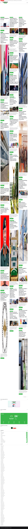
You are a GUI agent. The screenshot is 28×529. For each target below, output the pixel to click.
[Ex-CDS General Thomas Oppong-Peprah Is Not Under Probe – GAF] (5, 240)
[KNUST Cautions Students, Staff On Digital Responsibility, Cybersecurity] (14, 188)
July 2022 (2, 497)
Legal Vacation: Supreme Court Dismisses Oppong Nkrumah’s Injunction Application (13, 293)
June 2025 (2, 460)
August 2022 (2, 496)
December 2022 (2, 492)
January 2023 (2, 491)
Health (1, 122)
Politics (1, 436)
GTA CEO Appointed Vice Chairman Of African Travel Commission (22, 334)
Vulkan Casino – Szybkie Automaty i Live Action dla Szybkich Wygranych (14, 43)
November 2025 (2, 455)
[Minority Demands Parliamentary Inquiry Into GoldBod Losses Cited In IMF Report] (23, 31)
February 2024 (2, 477)
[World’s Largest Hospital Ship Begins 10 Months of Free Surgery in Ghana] (5, 156)
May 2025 (2, 461)
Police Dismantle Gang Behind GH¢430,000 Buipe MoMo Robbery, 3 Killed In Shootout (5, 276)
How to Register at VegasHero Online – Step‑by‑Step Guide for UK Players (14, 122)
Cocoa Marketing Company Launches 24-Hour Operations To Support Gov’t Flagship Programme (23, 184)
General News (11, 17)
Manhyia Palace (2, 17)
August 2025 (2, 458)
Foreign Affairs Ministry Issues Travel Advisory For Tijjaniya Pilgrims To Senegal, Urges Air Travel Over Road (14, 79)
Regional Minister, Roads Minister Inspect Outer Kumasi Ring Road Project (14, 58)
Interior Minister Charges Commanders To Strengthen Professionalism (4, 105)
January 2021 (2, 516)
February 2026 (2, 452)
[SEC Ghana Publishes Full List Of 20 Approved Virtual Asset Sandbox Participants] (5, 327)
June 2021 (2, 511)
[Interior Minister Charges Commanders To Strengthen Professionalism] (5, 112)
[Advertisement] (14, 11)
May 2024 (2, 474)
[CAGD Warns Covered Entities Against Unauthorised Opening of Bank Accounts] (14, 255)
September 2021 (3, 508)
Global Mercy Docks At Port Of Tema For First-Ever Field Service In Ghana (23, 205)
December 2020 (3, 517)
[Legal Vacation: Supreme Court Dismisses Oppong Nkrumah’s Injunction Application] (14, 301)
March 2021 (2, 514)
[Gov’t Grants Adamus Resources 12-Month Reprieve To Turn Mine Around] (14, 109)
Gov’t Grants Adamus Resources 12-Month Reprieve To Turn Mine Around (13, 101)
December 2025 (2, 454)
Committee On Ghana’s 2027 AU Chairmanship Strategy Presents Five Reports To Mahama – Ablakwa (14, 22)
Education (2, 32)
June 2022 (2, 498)
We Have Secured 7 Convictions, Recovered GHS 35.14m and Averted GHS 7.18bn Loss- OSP (23, 313)
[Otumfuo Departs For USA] (5, 24)
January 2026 (2, 453)
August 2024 (2, 471)
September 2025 (3, 457)
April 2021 (2, 513)
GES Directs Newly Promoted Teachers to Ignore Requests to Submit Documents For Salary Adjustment (5, 38)
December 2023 (3, 479)
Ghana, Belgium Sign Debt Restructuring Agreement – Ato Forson (23, 271)
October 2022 (2, 494)
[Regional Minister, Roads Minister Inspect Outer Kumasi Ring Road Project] (14, 65)
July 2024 (2, 472)
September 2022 (3, 495)
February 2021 (2, 515)
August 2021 (2, 509)
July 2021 (2, 510)
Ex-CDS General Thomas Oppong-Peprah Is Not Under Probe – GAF (5, 210)
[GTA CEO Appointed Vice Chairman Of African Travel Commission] (23, 364)
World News (2, 433)
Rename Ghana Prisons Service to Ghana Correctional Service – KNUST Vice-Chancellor (14, 315)
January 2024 (2, 478)
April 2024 (2, 475)
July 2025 (2, 459)
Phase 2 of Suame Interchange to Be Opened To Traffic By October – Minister (5, 191)
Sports (1, 434)
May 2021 (2, 512)
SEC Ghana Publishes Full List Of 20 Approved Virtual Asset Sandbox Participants (5, 297)
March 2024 (2, 476)
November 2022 (2, 493)
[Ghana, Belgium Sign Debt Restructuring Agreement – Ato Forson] (23, 278)
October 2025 (2, 456)
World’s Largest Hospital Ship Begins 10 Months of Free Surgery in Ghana (5, 126)
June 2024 (2, 473)
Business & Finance (12, 220)
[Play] (13, 406)
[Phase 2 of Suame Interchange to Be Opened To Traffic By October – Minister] (5, 198)
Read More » (2, 30)
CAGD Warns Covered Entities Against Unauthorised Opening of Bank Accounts (13, 225)
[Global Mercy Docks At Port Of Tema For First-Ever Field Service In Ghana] (23, 235)
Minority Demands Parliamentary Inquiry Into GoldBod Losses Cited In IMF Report (22, 22)
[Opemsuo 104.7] (5, 2)
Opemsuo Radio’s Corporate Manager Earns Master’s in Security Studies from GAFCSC (23, 292)
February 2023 (2, 490)
